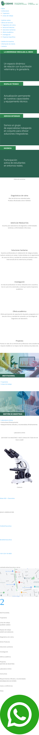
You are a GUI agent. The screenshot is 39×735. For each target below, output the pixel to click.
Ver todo (5, 389)
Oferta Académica (8, 32)
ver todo (5, 430)
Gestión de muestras (7, 41)
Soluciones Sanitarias (9, 30)
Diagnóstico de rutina (9, 25)
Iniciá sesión (7, 445)
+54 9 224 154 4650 (6, 553)
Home (3, 8)
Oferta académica (19, 311)
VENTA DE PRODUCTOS (19, 223)
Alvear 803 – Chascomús (7, 498)
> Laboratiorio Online (6, 420)
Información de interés (8, 44)
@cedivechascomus (6, 540)
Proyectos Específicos (9, 37)
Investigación (7, 34)
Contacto (4, 46)
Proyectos (19, 341)
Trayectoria (6, 13)
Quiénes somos (6, 20)
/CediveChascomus (6, 526)
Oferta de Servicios (7, 22)
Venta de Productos (8, 27)
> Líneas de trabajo (6, 384)
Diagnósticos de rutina (19, 195)
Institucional (5, 11)
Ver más (5, 206)
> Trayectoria (4, 382)
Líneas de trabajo (8, 16)
